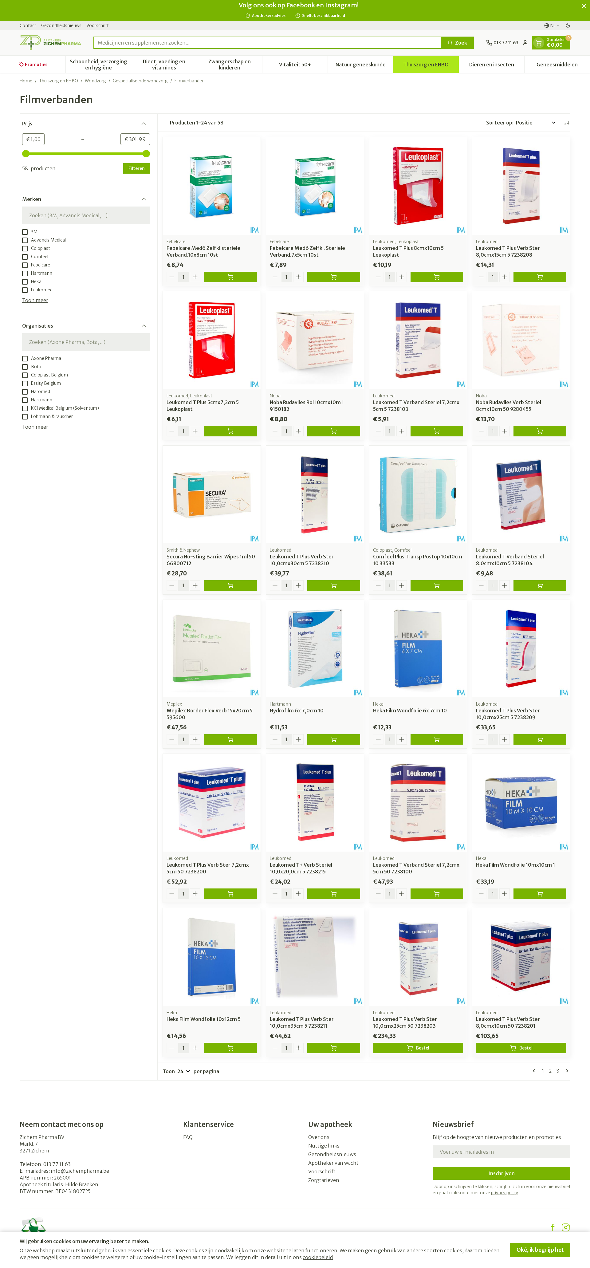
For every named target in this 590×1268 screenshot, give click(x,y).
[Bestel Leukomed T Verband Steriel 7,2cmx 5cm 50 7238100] (437, 893)
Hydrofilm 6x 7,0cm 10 (297, 710)
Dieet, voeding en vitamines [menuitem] (169, 64)
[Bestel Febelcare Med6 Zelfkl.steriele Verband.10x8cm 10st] (230, 277)
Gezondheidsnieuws (61, 25)
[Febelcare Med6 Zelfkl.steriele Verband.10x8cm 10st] (212, 186)
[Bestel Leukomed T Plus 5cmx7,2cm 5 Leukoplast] (230, 431)
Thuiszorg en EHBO (58, 81)
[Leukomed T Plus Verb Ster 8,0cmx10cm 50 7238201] (521, 957)
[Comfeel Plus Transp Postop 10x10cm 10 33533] (418, 494)
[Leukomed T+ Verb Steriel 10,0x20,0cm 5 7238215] (315, 803)
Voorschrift (97, 25)
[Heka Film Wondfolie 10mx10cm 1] (521, 803)
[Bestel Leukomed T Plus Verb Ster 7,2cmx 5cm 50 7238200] (230, 893)
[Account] (525, 43)
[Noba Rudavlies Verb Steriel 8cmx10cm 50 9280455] (521, 340)
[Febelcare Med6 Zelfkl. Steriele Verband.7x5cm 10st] (315, 186)
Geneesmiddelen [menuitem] (563, 65)
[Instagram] (565, 1227)
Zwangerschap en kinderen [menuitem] (235, 64)
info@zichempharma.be (80, 1171)
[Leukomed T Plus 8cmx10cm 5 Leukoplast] (418, 186)
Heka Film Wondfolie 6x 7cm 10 (410, 710)
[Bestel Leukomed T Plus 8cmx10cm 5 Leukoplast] (437, 277)
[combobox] (267, 43)
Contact (28, 25)
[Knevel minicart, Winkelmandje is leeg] (538, 42)
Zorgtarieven (323, 1180)
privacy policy (504, 1192)
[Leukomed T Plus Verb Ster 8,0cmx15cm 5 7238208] (521, 186)
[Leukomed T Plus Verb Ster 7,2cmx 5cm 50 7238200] (212, 803)
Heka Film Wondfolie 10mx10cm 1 (515, 865)
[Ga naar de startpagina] (50, 42)
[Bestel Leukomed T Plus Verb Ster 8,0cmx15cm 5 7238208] (539, 277)
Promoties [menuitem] (36, 64)
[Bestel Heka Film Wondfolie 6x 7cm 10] (437, 739)
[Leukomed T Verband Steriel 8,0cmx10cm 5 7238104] (521, 494)
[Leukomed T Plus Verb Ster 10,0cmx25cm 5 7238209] (521, 649)
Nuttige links (324, 1146)
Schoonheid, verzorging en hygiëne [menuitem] (100, 64)
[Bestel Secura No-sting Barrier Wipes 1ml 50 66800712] (230, 585)
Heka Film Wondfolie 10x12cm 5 (204, 1019)
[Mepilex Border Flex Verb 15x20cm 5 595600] (212, 649)
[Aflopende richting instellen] (566, 122)
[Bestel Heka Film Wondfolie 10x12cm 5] (230, 1048)
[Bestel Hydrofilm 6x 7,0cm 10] (333, 739)
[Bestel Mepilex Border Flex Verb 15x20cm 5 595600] (230, 739)
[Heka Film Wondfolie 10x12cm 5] (212, 957)
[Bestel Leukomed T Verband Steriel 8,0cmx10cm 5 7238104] (539, 585)
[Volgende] (566, 1070)
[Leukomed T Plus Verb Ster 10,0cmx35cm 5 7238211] (315, 957)
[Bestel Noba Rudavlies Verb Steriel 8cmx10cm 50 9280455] (539, 431)
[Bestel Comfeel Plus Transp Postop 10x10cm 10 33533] (437, 585)
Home (26, 81)
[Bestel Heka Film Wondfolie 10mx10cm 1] (539, 893)
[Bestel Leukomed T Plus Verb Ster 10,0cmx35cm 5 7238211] (333, 1048)
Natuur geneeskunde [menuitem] (364, 65)
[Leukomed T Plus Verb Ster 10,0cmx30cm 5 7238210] (315, 494)
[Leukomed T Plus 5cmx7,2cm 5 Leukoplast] (212, 340)
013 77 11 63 (57, 1164)
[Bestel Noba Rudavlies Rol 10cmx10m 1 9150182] (333, 431)
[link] (535, 1070)
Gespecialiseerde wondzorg (140, 81)
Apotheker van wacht (333, 1163)
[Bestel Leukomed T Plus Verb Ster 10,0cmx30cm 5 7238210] (333, 585)
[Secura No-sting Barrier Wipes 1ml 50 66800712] (212, 494)
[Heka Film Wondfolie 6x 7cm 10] (418, 649)
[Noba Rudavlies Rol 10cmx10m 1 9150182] (315, 340)
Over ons (318, 1137)
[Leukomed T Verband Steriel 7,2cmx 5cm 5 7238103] (418, 340)
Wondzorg (95, 81)
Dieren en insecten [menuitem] (496, 65)
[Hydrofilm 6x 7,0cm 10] (315, 649)
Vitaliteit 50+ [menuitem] (303, 65)
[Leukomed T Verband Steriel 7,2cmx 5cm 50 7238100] (418, 803)
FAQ (188, 1137)
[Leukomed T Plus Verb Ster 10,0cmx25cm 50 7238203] (418, 957)
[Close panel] (584, 6)
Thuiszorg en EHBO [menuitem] (430, 65)
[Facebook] (552, 1227)
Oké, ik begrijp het (540, 1249)
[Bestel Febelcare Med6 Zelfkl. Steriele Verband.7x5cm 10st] (333, 277)
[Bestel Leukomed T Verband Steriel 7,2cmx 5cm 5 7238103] (437, 431)
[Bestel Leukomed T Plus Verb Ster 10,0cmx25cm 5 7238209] (539, 739)
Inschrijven (501, 1173)
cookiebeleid (318, 1257)
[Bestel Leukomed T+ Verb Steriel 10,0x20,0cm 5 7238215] (333, 893)
